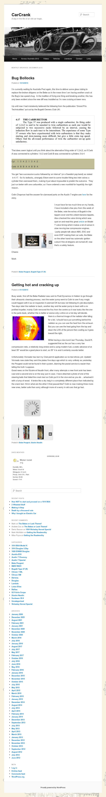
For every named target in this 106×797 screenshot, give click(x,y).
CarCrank (21, 14)
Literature (68, 58)
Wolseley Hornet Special (22, 604)
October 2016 (17, 658)
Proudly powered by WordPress (53, 787)
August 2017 (17, 646)
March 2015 (16, 693)
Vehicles (56, 58)
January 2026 (17, 614)
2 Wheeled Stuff (18, 504)
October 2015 (17, 681)
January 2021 (17, 626)
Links (89, 58)
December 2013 (18, 719)
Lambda (15, 583)
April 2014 (16, 711)
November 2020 (18, 632)
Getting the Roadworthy (37, 532)
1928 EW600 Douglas (20, 551)
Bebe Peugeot (24, 271)
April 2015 (16, 690)
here (84, 194)
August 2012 (17, 752)
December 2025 (18, 617)
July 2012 (16, 754)
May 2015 (15, 687)
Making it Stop (18, 507)
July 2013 (16, 725)
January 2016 (17, 672)
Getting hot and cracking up (35, 284)
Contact (79, 58)
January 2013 (17, 737)
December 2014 (18, 702)
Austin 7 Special (19, 560)
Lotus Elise (16, 586)
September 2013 (18, 722)
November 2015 (18, 678)
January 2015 (17, 699)
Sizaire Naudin (36, 442)
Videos (46, 58)
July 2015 (16, 684)
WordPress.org (18, 776)
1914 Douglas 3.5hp (20, 548)
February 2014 (18, 713)
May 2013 (15, 728)
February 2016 (18, 669)
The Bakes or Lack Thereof (30, 523)
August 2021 (17, 620)
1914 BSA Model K (19, 545)
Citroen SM (16, 574)
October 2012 (17, 746)
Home (14, 58)
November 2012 (18, 743)
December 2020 (18, 628)
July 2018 (16, 640)
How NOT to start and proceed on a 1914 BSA (31, 501)
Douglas (15, 580)
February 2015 (18, 696)
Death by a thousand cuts (22, 510)
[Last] (50, 242)
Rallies (14, 589)
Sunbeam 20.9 (18, 598)
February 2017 (18, 655)
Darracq (15, 577)
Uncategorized (18, 601)
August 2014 (17, 705)
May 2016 (15, 667)
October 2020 (17, 634)
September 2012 (18, 749)
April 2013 (16, 731)
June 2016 (16, 664)
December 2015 (18, 675)
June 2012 (16, 757)
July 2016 (16, 661)
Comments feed (18, 773)
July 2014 (16, 708)
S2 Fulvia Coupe (19, 592)
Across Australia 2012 (30, 58)
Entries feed (17, 771)
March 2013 (16, 734)
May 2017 (15, 652)
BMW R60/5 (16, 566)
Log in (14, 768)
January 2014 (17, 716)
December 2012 (18, 740)
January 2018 (17, 643)
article (81, 221)
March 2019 (16, 637)
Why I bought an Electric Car (24, 513)
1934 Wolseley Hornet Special (38, 529)
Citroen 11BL (17, 571)
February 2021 (18, 623)
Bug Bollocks (23, 77)
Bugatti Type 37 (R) (38, 271)
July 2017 (16, 649)
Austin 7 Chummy (19, 557)
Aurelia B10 (16, 554)
